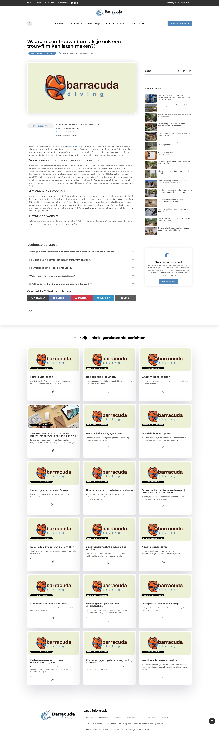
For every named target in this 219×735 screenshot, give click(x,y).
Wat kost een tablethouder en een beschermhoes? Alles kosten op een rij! (53, 434)
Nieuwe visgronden (41, 376)
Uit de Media (76, 23)
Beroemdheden (133, 718)
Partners (59, 23)
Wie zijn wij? (94, 23)
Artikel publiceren (94, 724)
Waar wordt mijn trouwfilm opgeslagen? (81, 276)
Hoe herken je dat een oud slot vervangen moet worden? (170, 201)
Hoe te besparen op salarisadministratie (109, 490)
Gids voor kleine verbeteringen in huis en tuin (173, 172)
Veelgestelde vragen (67, 135)
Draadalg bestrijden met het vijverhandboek (102, 604)
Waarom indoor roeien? (156, 376)
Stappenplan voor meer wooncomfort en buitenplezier (175, 134)
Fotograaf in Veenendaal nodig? (160, 603)
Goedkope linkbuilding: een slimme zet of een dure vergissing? (135, 724)
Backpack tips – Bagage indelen (104, 433)
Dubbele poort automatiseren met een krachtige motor (174, 144)
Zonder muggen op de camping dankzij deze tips (109, 661)
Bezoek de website (67, 132)
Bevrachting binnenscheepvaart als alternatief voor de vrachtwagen (172, 106)
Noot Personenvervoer (155, 547)
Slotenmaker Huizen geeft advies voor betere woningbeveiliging (174, 229)
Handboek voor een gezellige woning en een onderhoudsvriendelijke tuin (175, 191)
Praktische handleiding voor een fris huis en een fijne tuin (175, 115)
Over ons (90, 718)
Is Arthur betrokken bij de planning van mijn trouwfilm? (81, 284)
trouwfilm (75, 146)
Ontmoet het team (115, 23)
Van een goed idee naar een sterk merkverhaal (172, 153)
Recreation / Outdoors (42, 53)
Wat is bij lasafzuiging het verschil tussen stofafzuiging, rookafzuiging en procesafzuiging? (174, 97)
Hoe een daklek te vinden (101, 376)
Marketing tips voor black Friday (49, 603)
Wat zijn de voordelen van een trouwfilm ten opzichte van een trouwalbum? (81, 251)
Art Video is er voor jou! (68, 128)
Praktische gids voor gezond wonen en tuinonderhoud (174, 219)
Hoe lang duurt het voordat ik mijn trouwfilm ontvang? (81, 260)
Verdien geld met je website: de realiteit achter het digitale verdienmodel (118, 729)
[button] (29, 23)
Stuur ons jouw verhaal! (168, 262)
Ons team (103, 718)
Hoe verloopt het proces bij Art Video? (81, 268)
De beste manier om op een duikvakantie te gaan (46, 661)
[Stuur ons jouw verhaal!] (168, 254)
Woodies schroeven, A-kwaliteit (160, 660)
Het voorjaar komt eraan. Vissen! (49, 490)
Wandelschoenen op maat (157, 433)
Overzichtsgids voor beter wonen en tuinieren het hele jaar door (173, 125)
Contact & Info (138, 23)
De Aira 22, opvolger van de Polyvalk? (52, 547)
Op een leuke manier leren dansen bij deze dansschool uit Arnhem (163, 491)
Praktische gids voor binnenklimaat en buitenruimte (174, 163)
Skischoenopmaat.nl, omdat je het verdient (106, 548)
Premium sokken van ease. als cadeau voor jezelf (174, 210)
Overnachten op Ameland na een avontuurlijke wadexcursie (172, 182)
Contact (164, 718)
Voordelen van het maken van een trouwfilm (78, 125)
